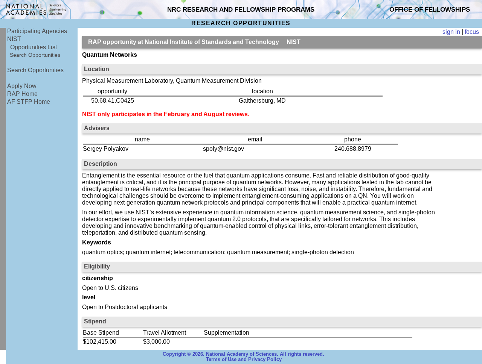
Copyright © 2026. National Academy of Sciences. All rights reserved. (243, 354)
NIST (14, 39)
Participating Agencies (37, 31)
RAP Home (22, 94)
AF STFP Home (28, 102)
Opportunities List (33, 47)
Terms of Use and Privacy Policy (244, 359)
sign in (451, 32)
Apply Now (22, 86)
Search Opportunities (35, 55)
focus (472, 32)
